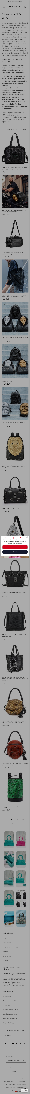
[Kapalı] (27, 537)
